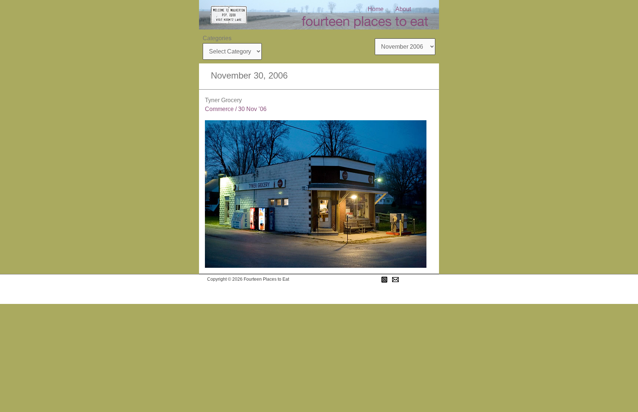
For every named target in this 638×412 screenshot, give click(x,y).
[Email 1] (395, 279)
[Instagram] (384, 279)
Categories (217, 38)
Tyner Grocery (223, 100)
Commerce (219, 109)
